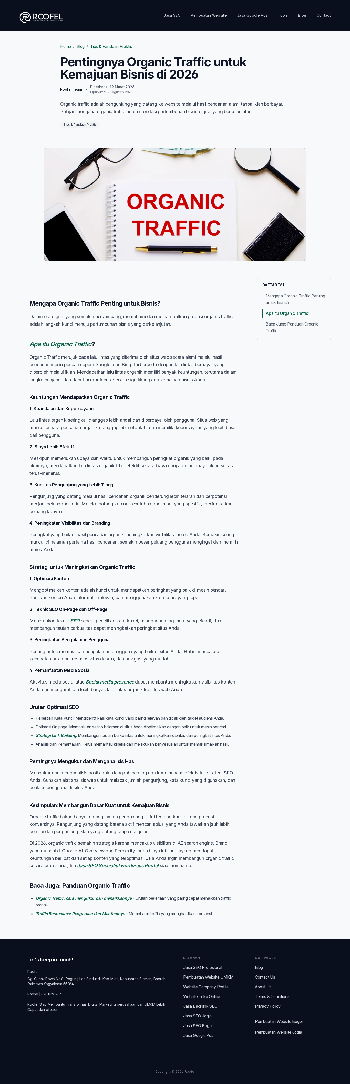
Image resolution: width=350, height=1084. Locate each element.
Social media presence (110, 682)
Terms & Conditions (272, 996)
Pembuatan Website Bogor (279, 1021)
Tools (283, 15)
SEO (74, 620)
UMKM (150, 1004)
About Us (263, 986)
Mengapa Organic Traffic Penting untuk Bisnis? (295, 299)
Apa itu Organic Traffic (60, 344)
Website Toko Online (201, 996)
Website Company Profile (205, 986)
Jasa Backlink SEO (200, 1006)
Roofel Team (71, 89)
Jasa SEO (172, 15)
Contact (324, 15)
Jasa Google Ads (252, 15)
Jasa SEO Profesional (202, 967)
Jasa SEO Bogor (198, 1025)
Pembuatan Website (209, 15)
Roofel (32, 971)
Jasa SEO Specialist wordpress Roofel (118, 865)
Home (65, 46)
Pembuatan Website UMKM (208, 977)
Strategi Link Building (56, 735)
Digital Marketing (102, 1004)
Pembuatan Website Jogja (278, 1032)
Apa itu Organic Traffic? (288, 313)
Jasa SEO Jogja (197, 1015)
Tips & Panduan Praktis (111, 46)
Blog (302, 15)
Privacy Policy (268, 1006)
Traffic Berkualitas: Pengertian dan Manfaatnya (80, 913)
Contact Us (265, 977)
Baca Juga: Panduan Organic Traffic (292, 327)
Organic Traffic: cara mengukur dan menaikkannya (84, 898)
